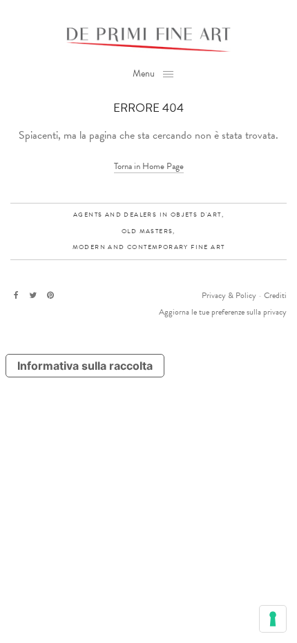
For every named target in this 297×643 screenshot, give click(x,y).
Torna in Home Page (149, 166)
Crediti (275, 295)
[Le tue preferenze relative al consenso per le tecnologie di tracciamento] (273, 619)
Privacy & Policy (229, 295)
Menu (144, 73)
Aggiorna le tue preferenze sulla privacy (223, 312)
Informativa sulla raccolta (85, 366)
